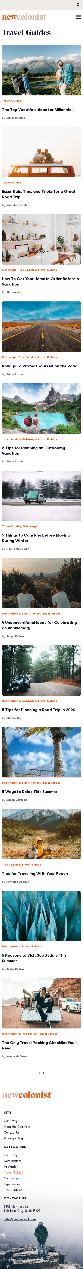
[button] (78, 5)
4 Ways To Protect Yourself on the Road (40, 366)
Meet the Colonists (17, 1127)
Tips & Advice (27, 269)
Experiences (12, 1184)
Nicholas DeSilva (17, 205)
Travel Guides (11, 100)
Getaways (9, 269)
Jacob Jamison (16, 799)
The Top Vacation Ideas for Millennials (38, 109)
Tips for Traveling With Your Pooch (35, 873)
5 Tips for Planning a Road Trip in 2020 (38, 710)
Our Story (10, 1121)
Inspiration (29, 1033)
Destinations (11, 613)
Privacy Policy (13, 1138)
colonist (24, 17)
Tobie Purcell (15, 374)
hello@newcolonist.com (20, 1219)
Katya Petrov (15, 636)
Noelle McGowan (17, 548)
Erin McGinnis (15, 117)
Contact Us (11, 1132)
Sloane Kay (13, 292)
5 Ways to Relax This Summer (29, 791)
